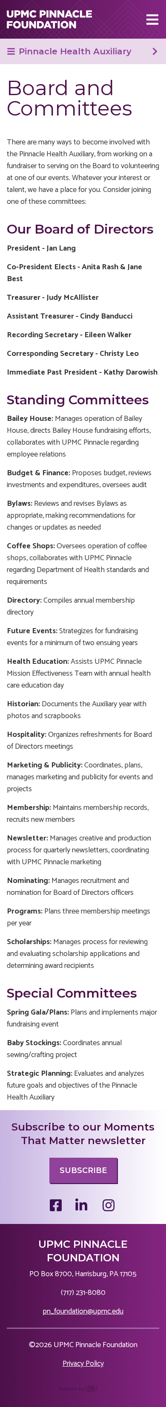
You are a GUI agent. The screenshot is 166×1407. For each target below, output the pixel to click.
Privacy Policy (83, 1363)
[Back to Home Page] (49, 19)
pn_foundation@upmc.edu (83, 1311)
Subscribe (83, 1170)
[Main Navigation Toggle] (152, 19)
